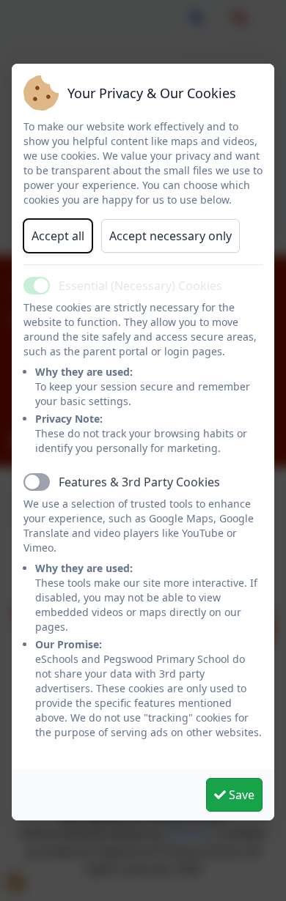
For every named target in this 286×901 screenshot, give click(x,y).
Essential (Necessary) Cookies (140, 286)
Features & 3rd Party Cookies (139, 482)
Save (240, 795)
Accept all (58, 236)
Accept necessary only (170, 236)
